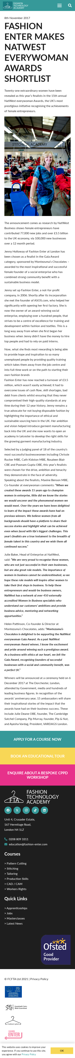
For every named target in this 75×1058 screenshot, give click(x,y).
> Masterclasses (14, 918)
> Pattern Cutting (15, 863)
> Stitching (11, 868)
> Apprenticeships (15, 908)
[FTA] (17, 5)
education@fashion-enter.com (28, 844)
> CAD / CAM (13, 884)
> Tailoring (10, 873)
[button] (59, 5)
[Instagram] (26, 810)
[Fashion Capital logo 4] (37, 1020)
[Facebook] (8, 810)
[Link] (37, 739)
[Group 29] (37, 1035)
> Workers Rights (15, 889)
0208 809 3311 (18, 839)
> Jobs (8, 913)
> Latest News (13, 923)
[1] (37, 1006)
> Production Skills (16, 879)
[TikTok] (35, 810)
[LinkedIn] (44, 810)
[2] (37, 992)
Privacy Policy (39, 979)
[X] (17, 810)
